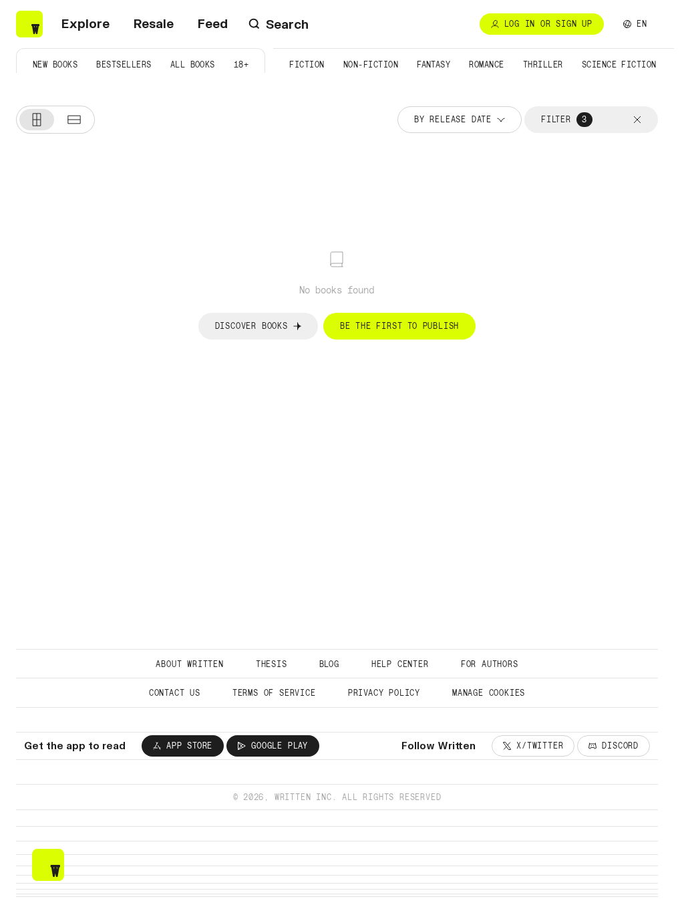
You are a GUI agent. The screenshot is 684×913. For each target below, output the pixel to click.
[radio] (36, 119)
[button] (637, 120)
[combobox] (635, 24)
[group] (55, 120)
